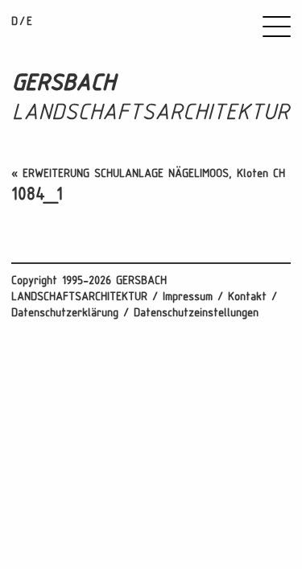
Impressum (188, 297)
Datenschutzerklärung (64, 313)
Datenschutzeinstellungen (196, 313)
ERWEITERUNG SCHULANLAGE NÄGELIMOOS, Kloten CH (154, 174)
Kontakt (247, 297)
